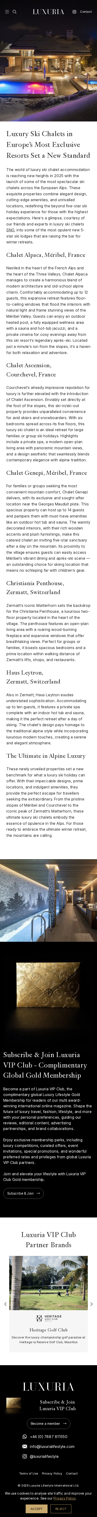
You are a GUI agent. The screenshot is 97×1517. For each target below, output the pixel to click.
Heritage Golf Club (48, 1330)
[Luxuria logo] (48, 11)
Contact (86, 11)
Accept (37, 1509)
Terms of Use (28, 1473)
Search (14, 12)
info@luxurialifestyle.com (52, 1446)
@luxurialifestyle (44, 1456)
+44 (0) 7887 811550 (48, 1436)
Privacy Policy (52, 1473)
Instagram (74, 12)
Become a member (45, 1423)
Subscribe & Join (20, 1193)
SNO (10, 230)
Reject (61, 1509)
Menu (7, 12)
